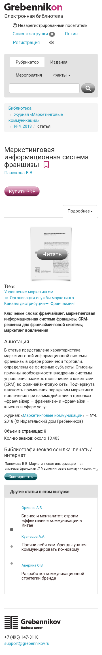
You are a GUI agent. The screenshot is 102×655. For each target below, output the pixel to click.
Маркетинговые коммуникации (52, 415)
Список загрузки (33, 33)
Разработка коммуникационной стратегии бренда (53, 576)
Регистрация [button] (26, 42)
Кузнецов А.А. (33, 536)
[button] (11, 529)
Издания (58, 62)
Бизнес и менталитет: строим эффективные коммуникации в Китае (52, 521)
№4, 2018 (23, 126)
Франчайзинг (62, 303)
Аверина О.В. (33, 565)
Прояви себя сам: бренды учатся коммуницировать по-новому (54, 547)
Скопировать (20, 476)
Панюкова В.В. (18, 172)
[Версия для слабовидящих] (51, 42)
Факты (60, 75)
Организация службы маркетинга (42, 298)
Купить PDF (22, 191)
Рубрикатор (27, 62)
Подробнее (78, 211)
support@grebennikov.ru (26, 643)
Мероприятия (29, 75)
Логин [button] (71, 33)
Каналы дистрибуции (24, 303)
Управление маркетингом (28, 292)
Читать (52, 254)
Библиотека (19, 108)
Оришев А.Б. (32, 508)
